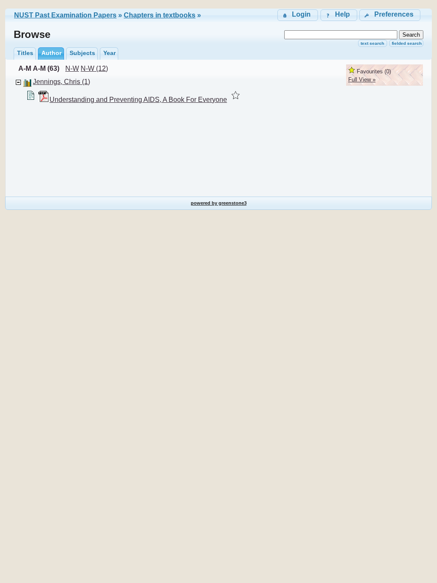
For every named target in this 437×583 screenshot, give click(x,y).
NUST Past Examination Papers (65, 15)
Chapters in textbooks (159, 15)
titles (25, 52)
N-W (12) (94, 68)
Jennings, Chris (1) (61, 81)
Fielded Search (407, 43)
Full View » (362, 79)
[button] (389, 15)
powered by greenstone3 (219, 203)
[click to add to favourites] (235, 95)
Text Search (372, 43)
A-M (24, 68)
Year (109, 52)
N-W (72, 68)
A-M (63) (46, 68)
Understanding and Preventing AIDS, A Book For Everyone (138, 99)
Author (51, 52)
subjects (82, 52)
